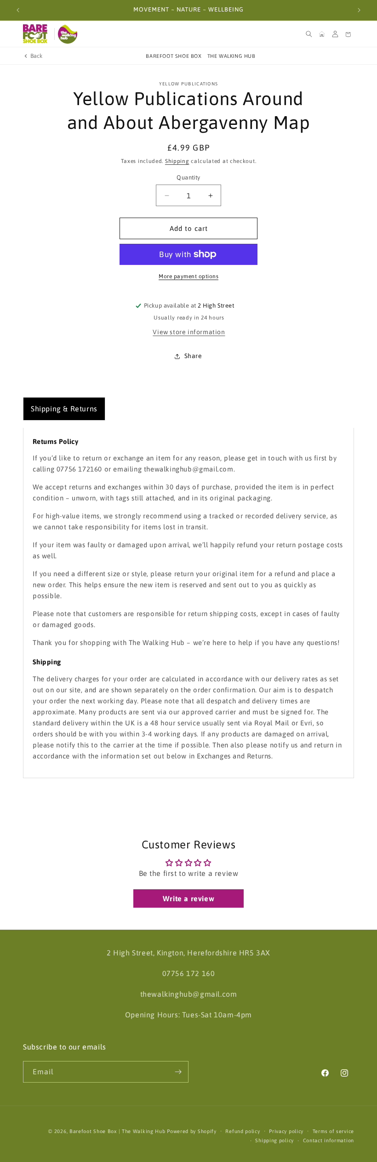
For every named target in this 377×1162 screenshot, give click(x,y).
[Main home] (322, 34)
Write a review (188, 898)
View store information (189, 332)
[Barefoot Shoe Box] (37, 34)
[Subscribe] (178, 1072)
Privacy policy (286, 1131)
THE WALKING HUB (231, 56)
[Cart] (348, 34)
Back (36, 55)
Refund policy (242, 1131)
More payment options (188, 276)
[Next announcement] (359, 10)
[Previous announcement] (18, 10)
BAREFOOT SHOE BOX (173, 56)
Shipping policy (274, 1140)
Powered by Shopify (192, 1131)
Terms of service (333, 1131)
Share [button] (193, 355)
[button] (309, 34)
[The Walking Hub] (72, 34)
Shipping (177, 161)
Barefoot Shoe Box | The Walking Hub (117, 1131)
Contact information (328, 1140)
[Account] (335, 34)
